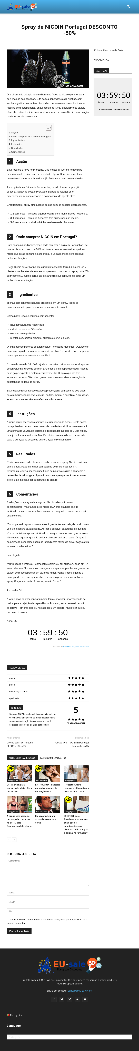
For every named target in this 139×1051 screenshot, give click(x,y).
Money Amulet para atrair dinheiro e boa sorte (45, 819)
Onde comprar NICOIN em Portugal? (31, 136)
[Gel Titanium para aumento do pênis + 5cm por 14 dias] (19, 773)
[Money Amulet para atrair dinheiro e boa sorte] (47, 804)
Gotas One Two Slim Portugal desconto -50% (72, 744)
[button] (128, 7)
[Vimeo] (69, 999)
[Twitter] (61, 999)
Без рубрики (13, 780)
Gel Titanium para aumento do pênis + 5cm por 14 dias (19, 788)
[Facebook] (54, 999)
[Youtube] (85, 999)
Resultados (17, 148)
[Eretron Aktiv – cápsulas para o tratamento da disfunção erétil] (47, 773)
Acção (14, 132)
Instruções (16, 144)
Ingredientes (18, 140)
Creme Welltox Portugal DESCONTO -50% (20, 744)
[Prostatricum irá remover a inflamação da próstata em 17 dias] (76, 773)
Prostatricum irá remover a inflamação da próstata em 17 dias (76, 788)
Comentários (18, 152)
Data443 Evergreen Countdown (76, 647)
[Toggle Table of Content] (47, 128)
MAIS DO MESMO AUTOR (53, 758)
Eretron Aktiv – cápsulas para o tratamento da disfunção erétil (47, 788)
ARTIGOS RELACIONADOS (22, 758)
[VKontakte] (77, 999)
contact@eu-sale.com (80, 990)
